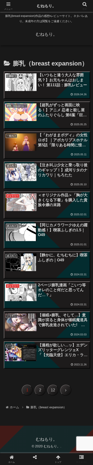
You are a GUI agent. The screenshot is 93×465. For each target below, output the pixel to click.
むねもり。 (46, 6)
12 (53, 390)
